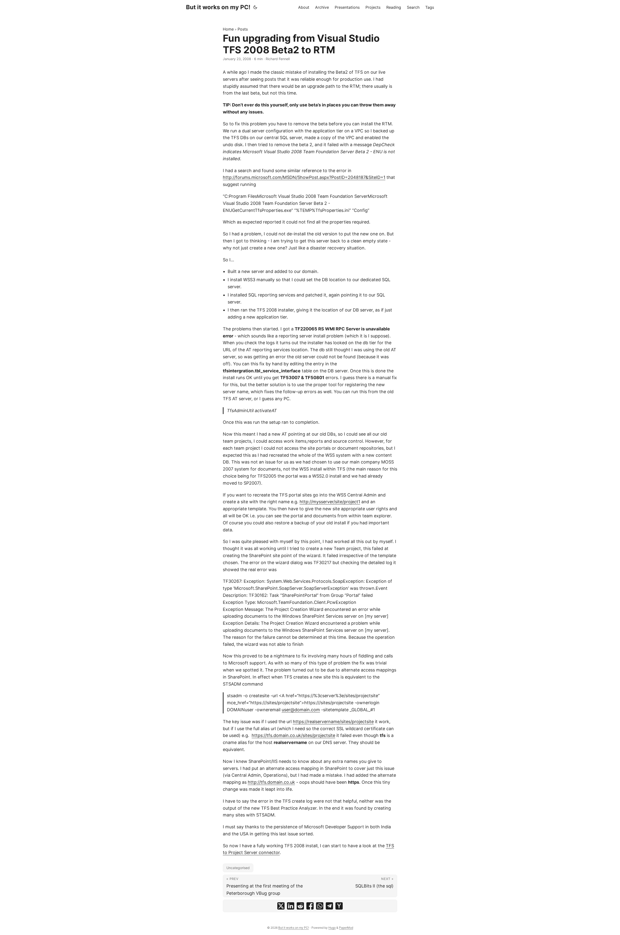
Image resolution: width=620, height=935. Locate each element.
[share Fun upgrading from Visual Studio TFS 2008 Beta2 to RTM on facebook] (310, 906)
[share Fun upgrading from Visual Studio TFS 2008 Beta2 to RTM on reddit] (300, 906)
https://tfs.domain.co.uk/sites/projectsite (293, 735)
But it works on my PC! (218, 7)
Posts (243, 29)
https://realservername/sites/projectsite (333, 721)
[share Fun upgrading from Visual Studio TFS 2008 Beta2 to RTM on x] (281, 906)
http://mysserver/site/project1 (330, 501)
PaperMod (346, 927)
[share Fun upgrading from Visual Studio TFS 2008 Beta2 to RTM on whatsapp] (319, 906)
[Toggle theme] (255, 7)
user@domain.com (301, 709)
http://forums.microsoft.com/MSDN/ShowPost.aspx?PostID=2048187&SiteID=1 (304, 177)
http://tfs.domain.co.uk (271, 782)
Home (228, 29)
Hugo (332, 927)
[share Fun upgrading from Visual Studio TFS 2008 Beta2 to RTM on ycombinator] (339, 906)
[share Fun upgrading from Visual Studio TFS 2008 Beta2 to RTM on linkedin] (290, 906)
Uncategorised (238, 868)
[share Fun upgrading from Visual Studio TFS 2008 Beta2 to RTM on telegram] (329, 906)
